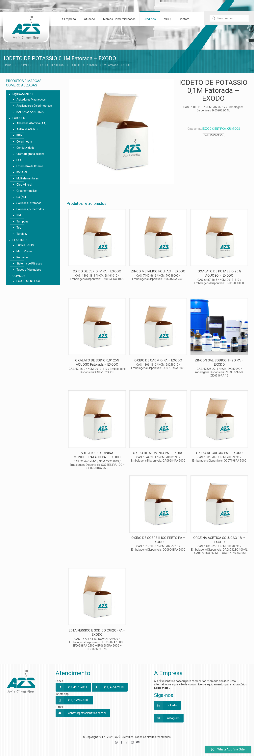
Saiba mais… (162, 687)
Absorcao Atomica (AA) (31, 123)
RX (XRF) (22, 196)
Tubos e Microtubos (28, 269)
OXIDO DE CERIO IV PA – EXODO (97, 271)
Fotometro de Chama (29, 166)
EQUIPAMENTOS (23, 94)
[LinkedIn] (127, 742)
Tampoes (22, 221)
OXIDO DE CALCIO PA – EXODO (219, 453)
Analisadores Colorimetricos (34, 105)
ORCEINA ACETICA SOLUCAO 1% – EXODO (219, 540)
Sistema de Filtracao (29, 263)
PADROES (19, 118)
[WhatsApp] (116, 742)
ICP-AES (21, 172)
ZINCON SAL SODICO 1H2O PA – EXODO (219, 362)
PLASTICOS (20, 239)
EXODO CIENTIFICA (52, 65)
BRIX (19, 135)
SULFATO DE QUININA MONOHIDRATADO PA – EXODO (97, 455)
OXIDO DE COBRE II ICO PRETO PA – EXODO (158, 540)
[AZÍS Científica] (26, 30)
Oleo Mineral (24, 184)
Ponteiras (22, 257)
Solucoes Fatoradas (28, 203)
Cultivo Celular (25, 245)
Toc (18, 227)
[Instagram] (132, 742)
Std (18, 215)
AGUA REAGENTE (27, 129)
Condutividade (25, 147)
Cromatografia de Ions (30, 153)
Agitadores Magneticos (31, 99)
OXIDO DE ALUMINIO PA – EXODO (158, 453)
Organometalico (26, 190)
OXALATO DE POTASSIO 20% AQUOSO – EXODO (219, 273)
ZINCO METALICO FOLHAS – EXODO (158, 271)
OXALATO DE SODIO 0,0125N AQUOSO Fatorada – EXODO (97, 362)
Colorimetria (24, 141)
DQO (19, 160)
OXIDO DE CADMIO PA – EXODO (158, 360)
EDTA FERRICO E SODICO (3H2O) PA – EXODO (97, 632)
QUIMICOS (25, 65)
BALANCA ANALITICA (30, 111)
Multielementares (27, 178)
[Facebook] (122, 742)
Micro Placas (24, 251)
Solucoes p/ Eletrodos (30, 209)
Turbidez (22, 233)
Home (8, 65)
